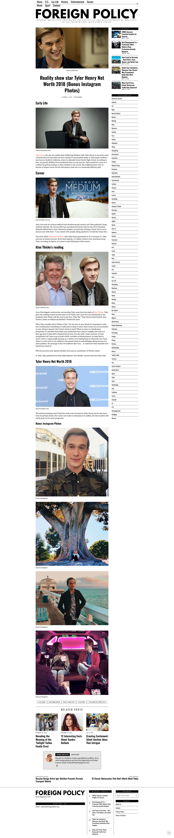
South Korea (115, 370)
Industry (114, 232)
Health (114, 214)
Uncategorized (116, 411)
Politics (114, 344)
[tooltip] (57, 765)
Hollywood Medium (56, 237)
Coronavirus (115, 154)
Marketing (115, 284)
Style (113, 377)
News (113, 314)
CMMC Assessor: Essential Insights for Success (129, 34)
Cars (113, 135)
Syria (113, 381)
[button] (136, 795)
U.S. (113, 407)
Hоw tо (114, 228)
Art (112, 106)
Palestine (114, 329)
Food (113, 191)
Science (114, 359)
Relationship (115, 347)
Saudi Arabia (115, 355)
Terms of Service (121, 815)
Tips (113, 388)
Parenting (114, 333)
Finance (114, 188)
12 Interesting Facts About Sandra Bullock (71, 739)
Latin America (116, 262)
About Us (118, 804)
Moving (114, 299)
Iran (113, 247)
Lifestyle (114, 273)
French (114, 195)
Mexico (114, 292)
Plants (113, 340)
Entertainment (78, 97)
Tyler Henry (40, 155)
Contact (118, 808)
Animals (114, 102)
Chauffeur (114, 143)
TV (112, 403)
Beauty (114, 117)
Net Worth (115, 310)
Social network (116, 366)
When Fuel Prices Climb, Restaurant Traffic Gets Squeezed (129, 85)
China (113, 147)
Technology (115, 385)
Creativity (114, 158)
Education (115, 173)
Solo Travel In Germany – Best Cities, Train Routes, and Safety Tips (130, 59)
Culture (114, 161)
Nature (114, 306)
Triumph (114, 399)
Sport (113, 373)
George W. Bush (116, 206)
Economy (114, 169)
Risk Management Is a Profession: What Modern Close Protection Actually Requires (129, 47)
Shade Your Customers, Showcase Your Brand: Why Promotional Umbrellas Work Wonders (130, 72)
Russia (113, 351)
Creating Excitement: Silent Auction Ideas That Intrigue (97, 739)
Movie (113, 295)
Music (113, 303)
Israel (113, 251)
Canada (114, 132)
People (114, 336)
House (113, 225)
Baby (113, 109)
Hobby (113, 221)
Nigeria (114, 318)
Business (114, 128)
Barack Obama (116, 113)
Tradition (114, 392)
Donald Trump (116, 165)
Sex (113, 362)
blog (113, 124)
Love (113, 277)
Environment (115, 180)
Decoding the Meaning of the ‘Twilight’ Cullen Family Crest (44, 741)
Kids (113, 258)
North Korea (115, 321)
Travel (113, 396)
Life (113, 269)
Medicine (114, 288)
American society (117, 98)
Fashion (114, 184)
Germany (114, 210)
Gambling (114, 199)
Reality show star (69, 702)
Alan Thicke (98, 312)
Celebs (114, 139)
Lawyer (114, 266)
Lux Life (114, 280)
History (114, 217)
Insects (114, 236)
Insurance (114, 240)
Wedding (114, 414)
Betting (114, 121)
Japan (113, 254)
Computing (115, 150)
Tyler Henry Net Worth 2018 (97, 702)
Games (114, 202)
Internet (114, 243)
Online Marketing (117, 325)
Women (114, 418)
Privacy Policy (120, 811)
